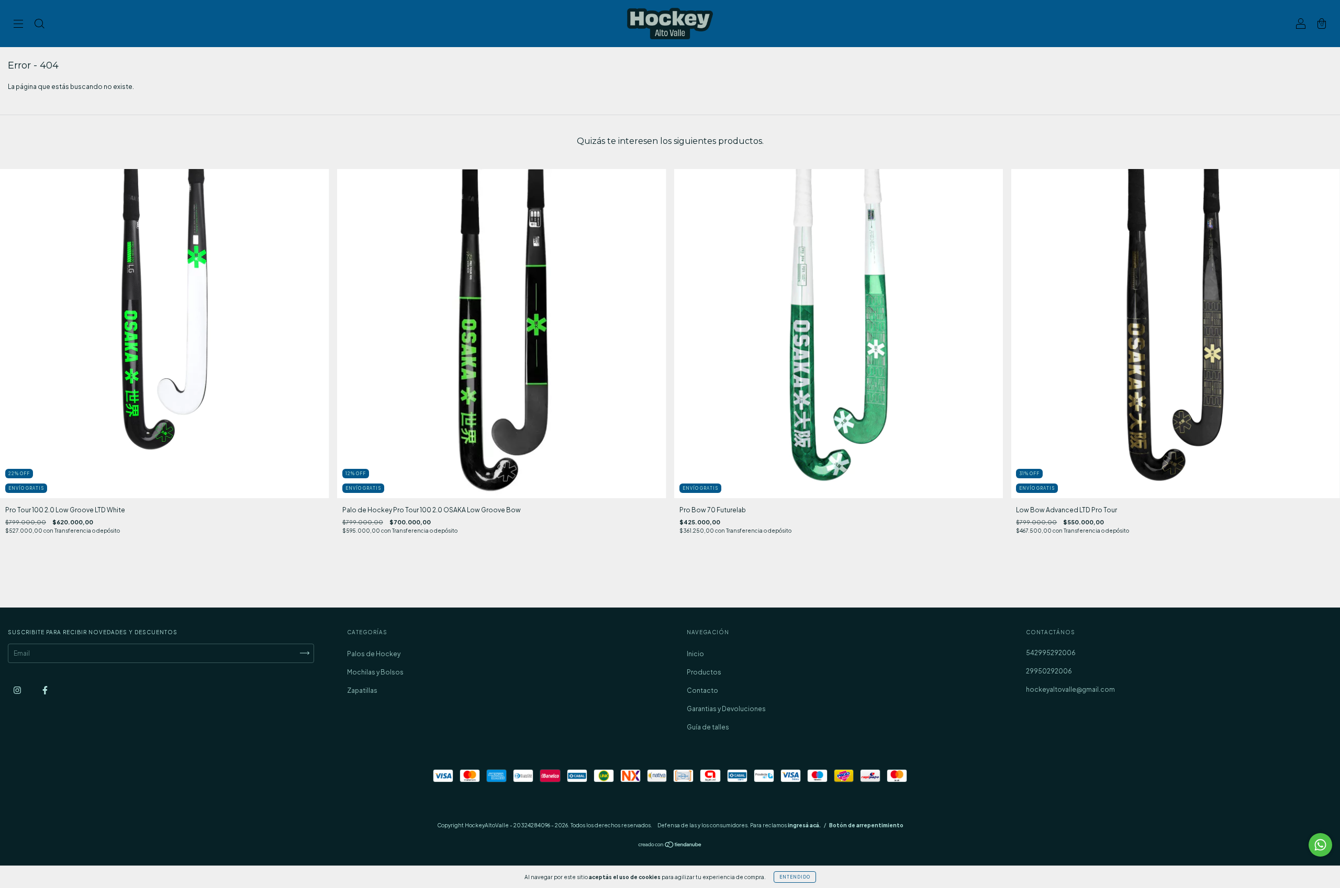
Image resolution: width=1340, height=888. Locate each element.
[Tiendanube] (670, 846)
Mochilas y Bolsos (375, 672)
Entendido (794, 877)
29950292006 (1049, 671)
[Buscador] (39, 25)
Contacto (702, 690)
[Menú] (18, 25)
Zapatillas (362, 690)
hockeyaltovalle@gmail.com (1070, 689)
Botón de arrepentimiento (866, 825)
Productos (704, 672)
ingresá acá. (804, 825)
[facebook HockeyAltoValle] (45, 690)
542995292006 (1051, 653)
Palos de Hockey (373, 654)
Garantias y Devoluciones (726, 709)
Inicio (695, 654)
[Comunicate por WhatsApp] (1320, 845)
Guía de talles (708, 727)
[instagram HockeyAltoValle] (18, 690)
